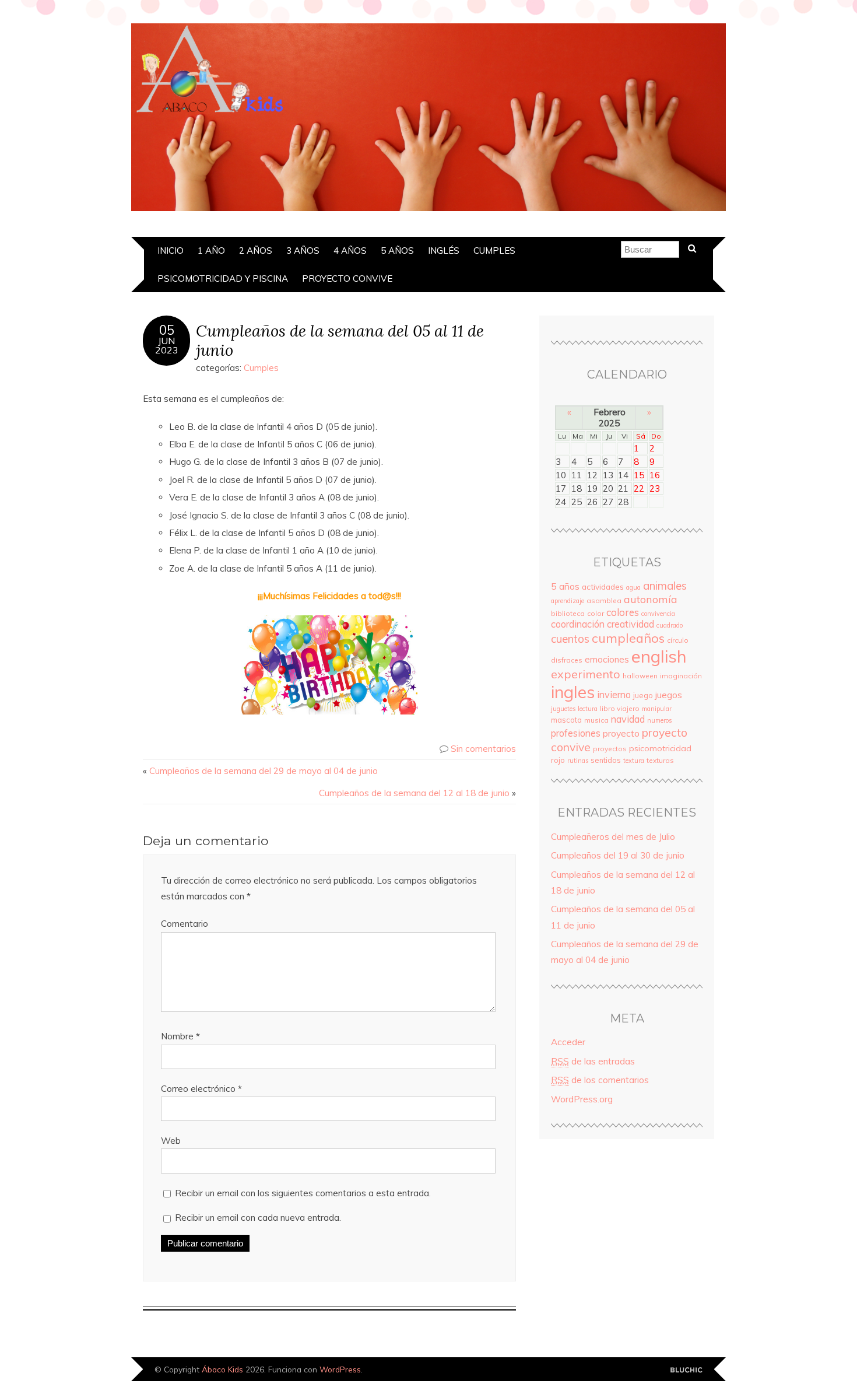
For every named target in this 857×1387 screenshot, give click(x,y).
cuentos (570, 639)
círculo (678, 640)
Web (171, 1140)
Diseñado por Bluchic (686, 1370)
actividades (603, 586)
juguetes (563, 709)
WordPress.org (582, 1099)
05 (166, 330)
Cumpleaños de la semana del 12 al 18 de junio (414, 792)
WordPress (340, 1369)
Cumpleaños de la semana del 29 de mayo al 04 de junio (263, 770)
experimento (585, 674)
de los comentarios (600, 1079)
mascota (566, 719)
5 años (397, 250)
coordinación (578, 624)
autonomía (650, 599)
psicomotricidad (660, 748)
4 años (350, 250)
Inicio (170, 250)
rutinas (577, 760)
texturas (660, 760)
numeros (659, 720)
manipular (657, 709)
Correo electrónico (201, 1088)
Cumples (494, 250)
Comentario (184, 923)
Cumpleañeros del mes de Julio (613, 836)
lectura (588, 709)
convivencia (658, 614)
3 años (302, 250)
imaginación (681, 675)
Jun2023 (166, 345)
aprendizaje (567, 601)
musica (596, 720)
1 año (211, 250)
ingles (573, 691)
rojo (558, 760)
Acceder (568, 1042)
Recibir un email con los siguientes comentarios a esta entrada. (303, 1193)
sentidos (606, 760)
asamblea (603, 600)
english (659, 656)
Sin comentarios (483, 748)
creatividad (630, 624)
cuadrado (669, 625)
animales (665, 586)
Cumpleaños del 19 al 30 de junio (617, 855)
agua (633, 587)
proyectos (610, 748)
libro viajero (620, 708)
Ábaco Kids (222, 1369)
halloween (640, 675)
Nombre (180, 1036)
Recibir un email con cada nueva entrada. (258, 1217)
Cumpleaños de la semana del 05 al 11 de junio (340, 340)
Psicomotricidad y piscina (222, 278)
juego (643, 695)
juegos (668, 694)
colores (622, 612)
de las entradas (593, 1061)
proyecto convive (347, 278)
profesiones (575, 733)
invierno (614, 694)
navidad (628, 719)
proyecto (621, 733)
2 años (255, 250)
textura (633, 760)
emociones (607, 659)
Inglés (443, 250)
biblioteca (568, 613)
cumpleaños (628, 638)
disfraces (566, 660)
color (595, 613)
